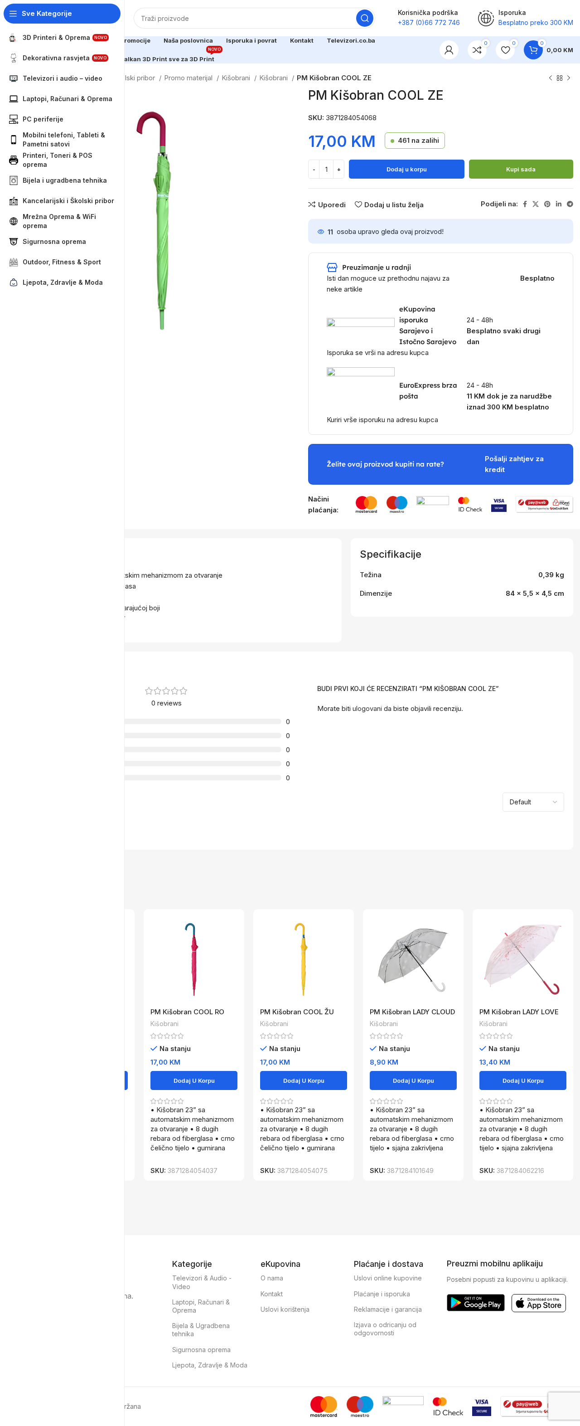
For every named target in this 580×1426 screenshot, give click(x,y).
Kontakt (272, 1294)
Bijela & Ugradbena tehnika (201, 1330)
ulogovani (367, 708)
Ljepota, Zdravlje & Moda (209, 1365)
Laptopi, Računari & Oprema (201, 1306)
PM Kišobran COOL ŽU (297, 1011)
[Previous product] (550, 78)
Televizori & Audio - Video (202, 1282)
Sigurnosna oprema (201, 1349)
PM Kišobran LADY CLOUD (412, 1011)
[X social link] (535, 204)
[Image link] (366, 504)
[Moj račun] (449, 50)
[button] (193, 1080)
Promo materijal (189, 77)
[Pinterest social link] (547, 204)
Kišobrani (237, 77)
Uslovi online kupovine (388, 1278)
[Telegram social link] (570, 204)
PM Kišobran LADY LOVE (519, 1011)
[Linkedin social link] (558, 204)
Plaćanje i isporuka (382, 1294)
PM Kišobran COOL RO (187, 1011)
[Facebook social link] (525, 204)
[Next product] (568, 78)
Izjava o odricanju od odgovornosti (385, 1329)
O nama (272, 1278)
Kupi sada (521, 169)
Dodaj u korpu (407, 169)
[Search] (364, 18)
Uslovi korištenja (285, 1309)
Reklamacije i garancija (388, 1309)
